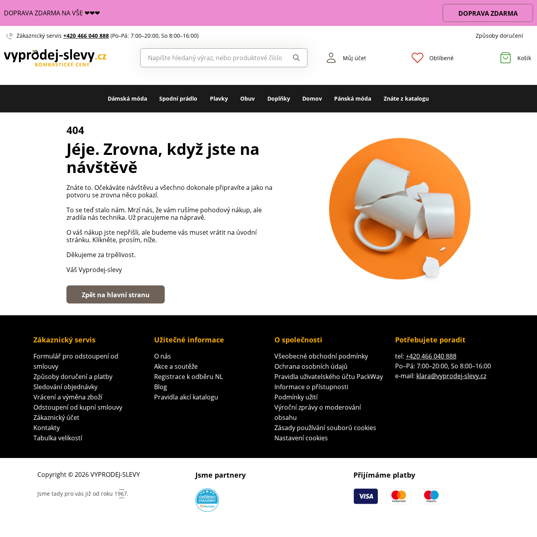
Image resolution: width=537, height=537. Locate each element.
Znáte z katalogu (406, 98)
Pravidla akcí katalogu (186, 397)
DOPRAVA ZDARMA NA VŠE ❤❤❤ (52, 13)
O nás (162, 356)
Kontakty (46, 427)
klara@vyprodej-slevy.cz (451, 375)
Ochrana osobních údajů (311, 366)
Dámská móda (127, 98)
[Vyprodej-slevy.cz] (67, 57)
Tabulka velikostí (57, 438)
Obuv (247, 98)
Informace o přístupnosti (311, 387)
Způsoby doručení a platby (72, 376)
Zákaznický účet (56, 417)
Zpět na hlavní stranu (116, 295)
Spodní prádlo (178, 98)
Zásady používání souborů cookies (325, 427)
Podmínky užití (296, 397)
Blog (160, 387)
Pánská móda (352, 98)
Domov (312, 98)
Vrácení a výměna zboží (67, 397)
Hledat (294, 58)
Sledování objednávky (65, 387)
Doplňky (278, 98)
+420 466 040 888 (86, 35)
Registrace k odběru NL (188, 376)
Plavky (219, 98)
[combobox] (211, 58)
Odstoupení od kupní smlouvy (77, 407)
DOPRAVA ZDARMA (488, 13)
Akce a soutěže (176, 366)
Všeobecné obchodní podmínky (321, 356)
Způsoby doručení (499, 35)
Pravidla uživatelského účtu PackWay (328, 376)
